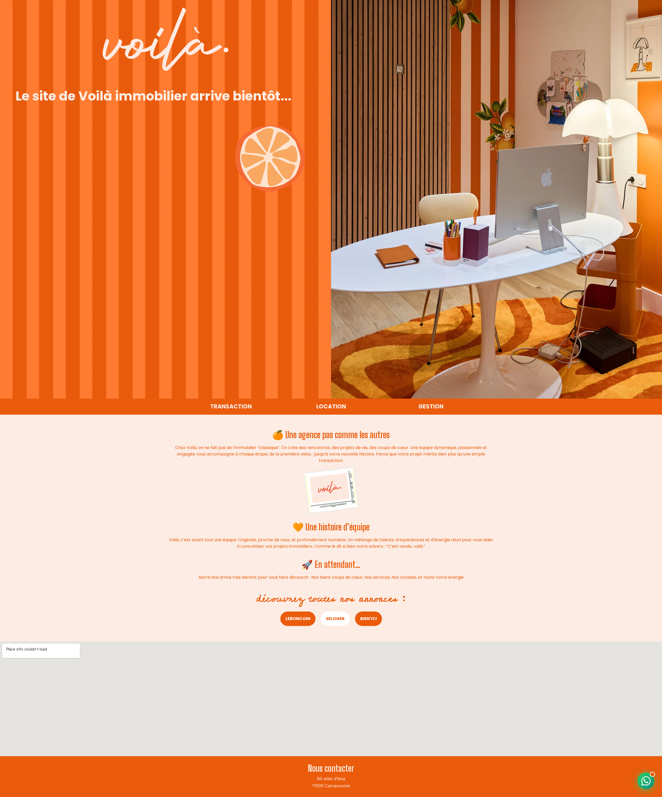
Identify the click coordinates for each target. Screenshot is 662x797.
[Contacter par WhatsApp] (645, 780)
